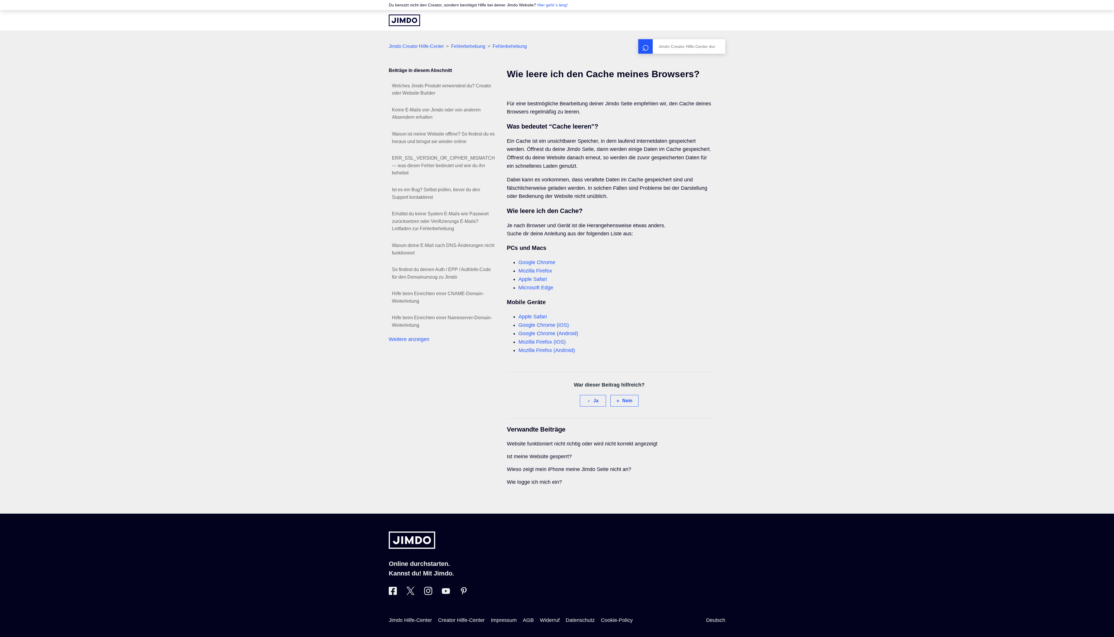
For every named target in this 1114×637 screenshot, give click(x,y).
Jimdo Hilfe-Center (410, 620)
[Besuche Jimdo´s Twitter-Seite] (410, 593)
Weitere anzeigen (409, 339)
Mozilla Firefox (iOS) (542, 342)
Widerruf (550, 620)
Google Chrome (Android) (548, 333)
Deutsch (715, 620)
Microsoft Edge (535, 287)
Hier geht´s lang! (552, 5)
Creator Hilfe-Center (461, 620)
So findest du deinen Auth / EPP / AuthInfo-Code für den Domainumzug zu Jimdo (441, 273)
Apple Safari (532, 279)
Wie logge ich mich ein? (534, 482)
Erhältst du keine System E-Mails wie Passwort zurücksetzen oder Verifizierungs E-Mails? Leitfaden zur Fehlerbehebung (440, 221)
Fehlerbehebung (468, 46)
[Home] (404, 20)
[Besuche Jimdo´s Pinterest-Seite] (464, 593)
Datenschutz (580, 620)
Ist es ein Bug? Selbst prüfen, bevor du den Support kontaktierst (436, 193)
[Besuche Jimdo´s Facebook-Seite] (393, 593)
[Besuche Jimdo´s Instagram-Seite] (428, 593)
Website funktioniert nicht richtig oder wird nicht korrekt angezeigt (582, 444)
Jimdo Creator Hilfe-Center (416, 46)
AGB (528, 620)
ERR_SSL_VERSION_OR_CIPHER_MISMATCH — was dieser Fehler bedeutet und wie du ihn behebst (443, 165)
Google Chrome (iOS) (543, 325)
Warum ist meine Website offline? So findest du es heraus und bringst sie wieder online (443, 137)
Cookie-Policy (617, 620)
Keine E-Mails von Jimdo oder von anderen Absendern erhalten (436, 113)
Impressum (504, 620)
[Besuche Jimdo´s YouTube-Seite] (446, 593)
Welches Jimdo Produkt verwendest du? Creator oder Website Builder (441, 89)
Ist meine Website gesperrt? (539, 456)
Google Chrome (536, 262)
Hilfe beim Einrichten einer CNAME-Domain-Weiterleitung (438, 297)
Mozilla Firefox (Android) (546, 350)
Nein (627, 400)
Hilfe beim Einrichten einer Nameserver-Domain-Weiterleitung (442, 321)
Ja (595, 400)
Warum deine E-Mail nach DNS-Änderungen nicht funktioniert (443, 249)
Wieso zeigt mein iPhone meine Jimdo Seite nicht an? (569, 469)
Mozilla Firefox (535, 271)
